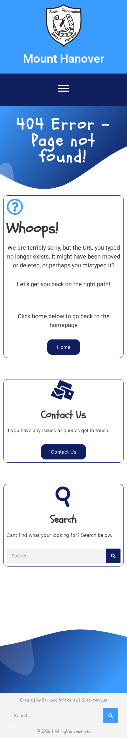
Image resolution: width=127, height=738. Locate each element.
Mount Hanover (63, 59)
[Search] (113, 556)
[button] (63, 88)
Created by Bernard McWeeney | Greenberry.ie (63, 700)
